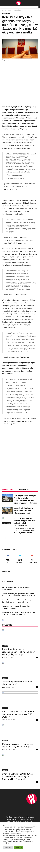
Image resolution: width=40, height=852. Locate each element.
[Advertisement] (20, 83)
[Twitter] (16, 479)
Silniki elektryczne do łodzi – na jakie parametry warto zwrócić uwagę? (18, 714)
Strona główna (6, 10)
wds (3, 657)
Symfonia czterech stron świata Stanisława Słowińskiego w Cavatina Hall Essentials (17, 776)
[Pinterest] (21, 479)
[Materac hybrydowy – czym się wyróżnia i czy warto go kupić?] (20, 732)
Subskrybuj (32, 555)
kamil (8, 36)
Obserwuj (20, 555)
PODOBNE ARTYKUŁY (8, 490)
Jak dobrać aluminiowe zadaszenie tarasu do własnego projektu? (23, 510)
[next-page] (7, 538)
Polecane (5, 645)
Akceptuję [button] (18, 847)
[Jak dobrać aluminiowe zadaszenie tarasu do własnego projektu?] (7, 510)
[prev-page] (3, 538)
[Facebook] (11, 479)
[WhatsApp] (26, 479)
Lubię (8, 555)
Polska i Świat (17, 10)
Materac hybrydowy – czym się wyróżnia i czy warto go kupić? (17, 745)
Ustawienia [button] (7, 847)
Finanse (5, 513)
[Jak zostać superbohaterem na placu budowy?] (20, 670)
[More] (30, 479)
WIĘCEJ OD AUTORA (24, 490)
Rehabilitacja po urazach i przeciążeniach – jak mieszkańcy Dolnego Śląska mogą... (18, 652)
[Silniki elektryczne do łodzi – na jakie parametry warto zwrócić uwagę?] (20, 700)
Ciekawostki (6, 500)
